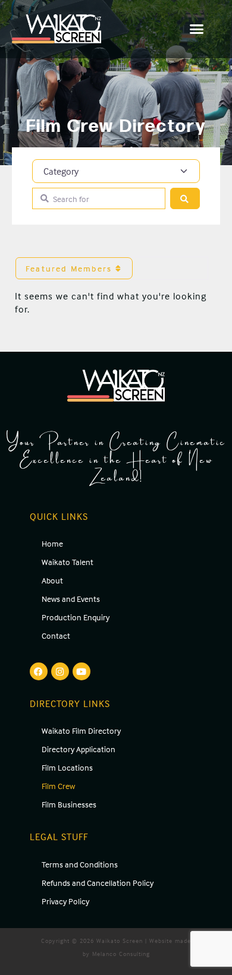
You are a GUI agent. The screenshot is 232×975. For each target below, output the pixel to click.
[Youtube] (81, 671)
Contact (56, 635)
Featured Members (70, 268)
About (52, 580)
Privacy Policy (65, 901)
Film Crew (58, 786)
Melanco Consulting (121, 953)
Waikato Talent (67, 562)
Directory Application (78, 749)
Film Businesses (69, 804)
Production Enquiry (75, 617)
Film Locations (67, 767)
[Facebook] (39, 671)
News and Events (71, 599)
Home (52, 543)
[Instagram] (60, 671)
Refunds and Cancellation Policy (97, 883)
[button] (197, 29)
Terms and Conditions (80, 864)
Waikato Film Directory (81, 730)
